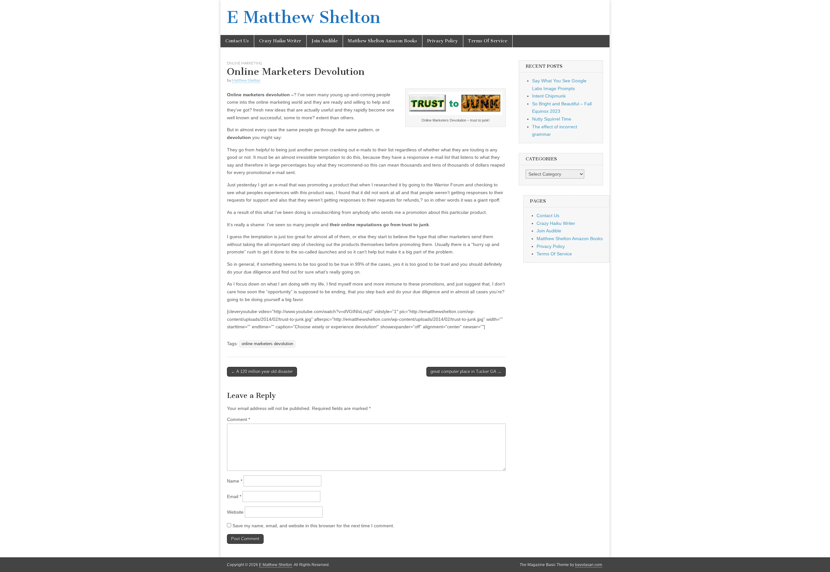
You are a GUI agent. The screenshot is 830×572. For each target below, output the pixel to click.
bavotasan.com (588, 565)
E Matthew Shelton (303, 17)
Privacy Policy (442, 41)
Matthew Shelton (246, 80)
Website (235, 512)
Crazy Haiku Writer (280, 41)
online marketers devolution (267, 344)
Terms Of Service (487, 41)
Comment (238, 419)
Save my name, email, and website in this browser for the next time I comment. (313, 525)
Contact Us (237, 41)
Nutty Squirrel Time (551, 119)
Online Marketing (244, 63)
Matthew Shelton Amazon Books (382, 41)
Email (234, 496)
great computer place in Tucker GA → (466, 371)
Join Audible (325, 41)
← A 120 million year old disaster (262, 371)
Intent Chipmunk (549, 96)
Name (234, 481)
